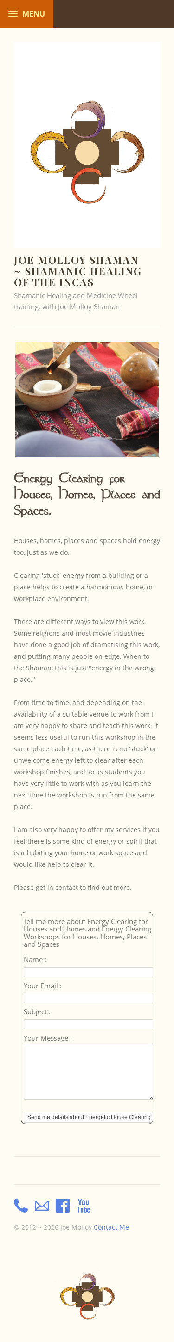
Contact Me (111, 1227)
